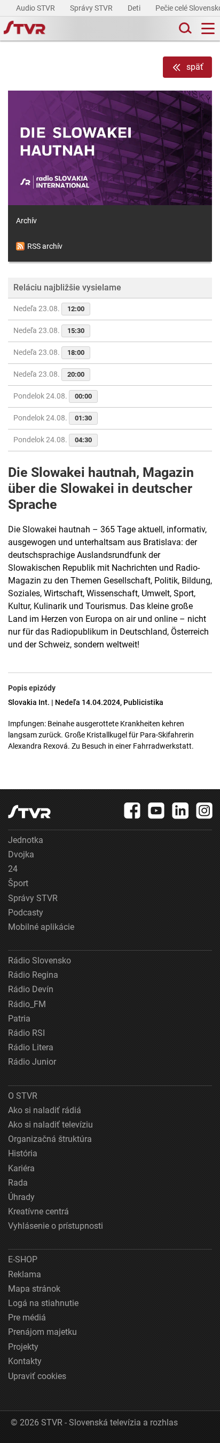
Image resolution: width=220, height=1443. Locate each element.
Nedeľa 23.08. (48, 308)
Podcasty (25, 912)
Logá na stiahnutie (43, 1303)
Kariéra (21, 1168)
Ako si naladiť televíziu (50, 1125)
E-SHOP (22, 1259)
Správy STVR (92, 8)
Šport (18, 883)
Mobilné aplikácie (41, 927)
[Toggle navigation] (208, 28)
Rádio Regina (33, 975)
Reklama (24, 1274)
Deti (135, 8)
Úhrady (21, 1197)
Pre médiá (27, 1317)
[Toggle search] (184, 28)
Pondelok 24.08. (52, 396)
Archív (26, 220)
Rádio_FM (27, 1004)
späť (194, 67)
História (22, 1153)
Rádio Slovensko (39, 960)
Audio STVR (36, 8)
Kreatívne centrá (38, 1211)
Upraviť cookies (37, 1376)
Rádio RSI (26, 1033)
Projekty (23, 1347)
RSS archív (44, 246)
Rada (18, 1183)
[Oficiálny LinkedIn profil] (180, 810)
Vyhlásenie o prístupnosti (55, 1226)
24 (13, 869)
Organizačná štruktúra (50, 1139)
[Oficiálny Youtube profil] (156, 810)
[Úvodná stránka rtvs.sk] (24, 28)
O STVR (22, 1096)
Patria (19, 1019)
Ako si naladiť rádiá (44, 1110)
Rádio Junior (32, 1062)
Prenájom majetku (42, 1332)
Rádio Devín (30, 989)
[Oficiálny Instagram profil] (204, 810)
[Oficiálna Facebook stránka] (132, 810)
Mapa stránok (34, 1289)
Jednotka (25, 840)
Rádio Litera (30, 1047)
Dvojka (21, 854)
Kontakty (25, 1361)
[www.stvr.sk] (29, 812)
